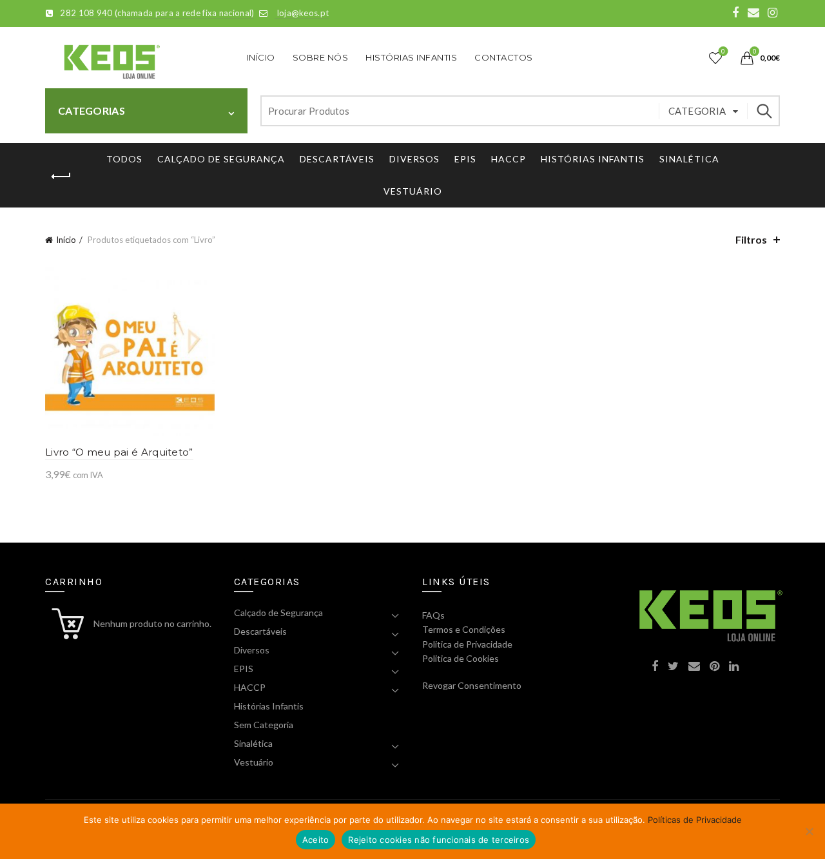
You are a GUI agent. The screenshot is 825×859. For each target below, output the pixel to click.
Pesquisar (764, 111)
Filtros (751, 239)
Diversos (414, 158)
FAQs (433, 615)
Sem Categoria (263, 724)
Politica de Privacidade (467, 644)
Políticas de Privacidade (695, 820)
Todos (124, 158)
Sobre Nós (321, 57)
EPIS (465, 158)
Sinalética (689, 158)
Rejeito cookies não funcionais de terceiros (438, 840)
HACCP (508, 158)
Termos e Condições (463, 629)
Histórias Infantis (411, 57)
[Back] (61, 176)
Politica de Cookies (460, 658)
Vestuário (412, 191)
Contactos (503, 57)
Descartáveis (337, 158)
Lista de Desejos (723, 51)
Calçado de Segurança (221, 158)
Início (261, 57)
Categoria (697, 111)
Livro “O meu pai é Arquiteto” (119, 452)
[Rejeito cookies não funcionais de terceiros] (808, 831)
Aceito (315, 840)
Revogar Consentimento (471, 685)
